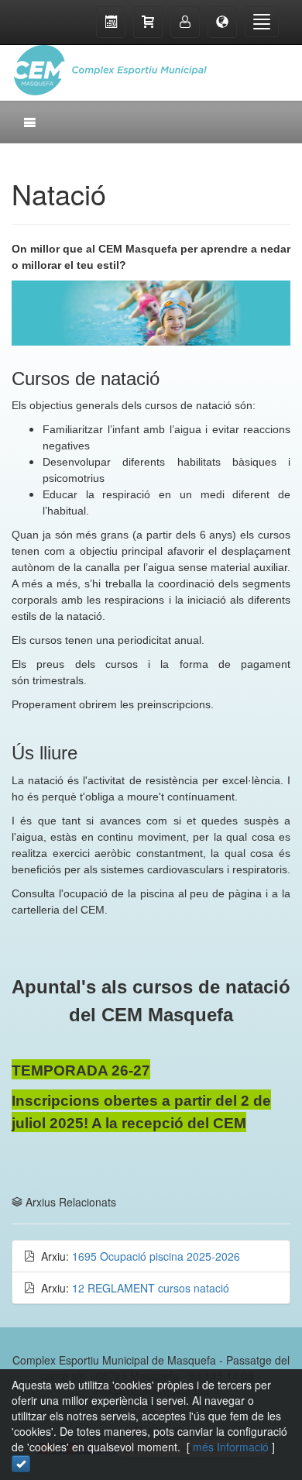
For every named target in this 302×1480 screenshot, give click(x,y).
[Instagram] (275, 62)
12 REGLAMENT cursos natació (150, 1288)
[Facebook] (244, 62)
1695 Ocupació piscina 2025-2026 (156, 1256)
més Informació (231, 1446)
